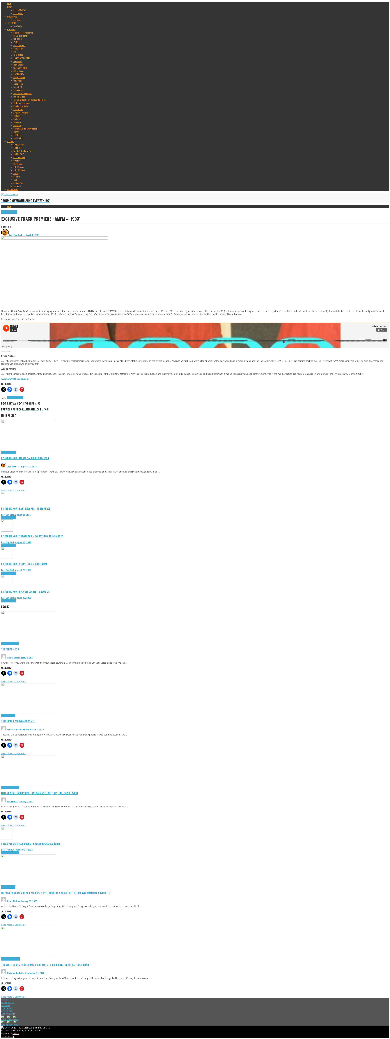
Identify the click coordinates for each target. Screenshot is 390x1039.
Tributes (12, 452)
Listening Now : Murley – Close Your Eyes (25, 458)
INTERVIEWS (7, 1002)
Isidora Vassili (13, 657)
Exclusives (5, 212)
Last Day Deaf (13, 466)
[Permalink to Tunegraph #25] (28, 640)
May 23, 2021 (27, 657)
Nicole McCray (13, 901)
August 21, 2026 (23, 514)
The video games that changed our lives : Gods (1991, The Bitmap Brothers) (45, 965)
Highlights (13, 212)
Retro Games (14, 959)
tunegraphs (14, 643)
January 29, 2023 (29, 901)
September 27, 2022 (23, 849)
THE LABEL (6, 1008)
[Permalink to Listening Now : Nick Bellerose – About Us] (7, 586)
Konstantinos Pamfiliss (18, 729)
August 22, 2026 (29, 466)
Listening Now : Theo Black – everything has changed (32, 536)
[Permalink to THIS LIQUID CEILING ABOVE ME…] (28, 712)
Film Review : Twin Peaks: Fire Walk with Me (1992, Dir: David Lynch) (39, 793)
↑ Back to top (7, 1036)
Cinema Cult (6, 787)
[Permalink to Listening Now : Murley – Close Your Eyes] (28, 449)
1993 (9, 351)
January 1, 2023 (26, 801)
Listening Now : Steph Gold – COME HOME (24, 564)
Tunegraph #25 (10, 649)
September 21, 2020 (34, 973)
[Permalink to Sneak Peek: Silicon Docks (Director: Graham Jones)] (7, 838)
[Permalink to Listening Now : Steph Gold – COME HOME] (7, 558)
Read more (7, 490)
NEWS (4, 999)
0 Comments (19, 490)
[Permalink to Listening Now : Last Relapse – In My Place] (7, 503)
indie (21, 397)
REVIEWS (5, 1005)
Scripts (12, 715)
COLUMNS (6, 1011)
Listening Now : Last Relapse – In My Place (25, 508)
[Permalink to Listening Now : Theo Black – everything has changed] (7, 530)
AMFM (3, 351)
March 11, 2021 (32, 234)
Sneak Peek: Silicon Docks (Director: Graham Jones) (31, 843)
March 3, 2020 (37, 729)
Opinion (12, 887)
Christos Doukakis (15, 973)
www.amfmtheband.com (15, 378)
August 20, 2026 (23, 542)
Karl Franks (12, 801)
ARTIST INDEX (8, 1014)
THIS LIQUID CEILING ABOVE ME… (18, 721)
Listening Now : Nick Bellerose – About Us (25, 591)
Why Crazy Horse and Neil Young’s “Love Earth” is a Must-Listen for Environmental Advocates (55, 893)
